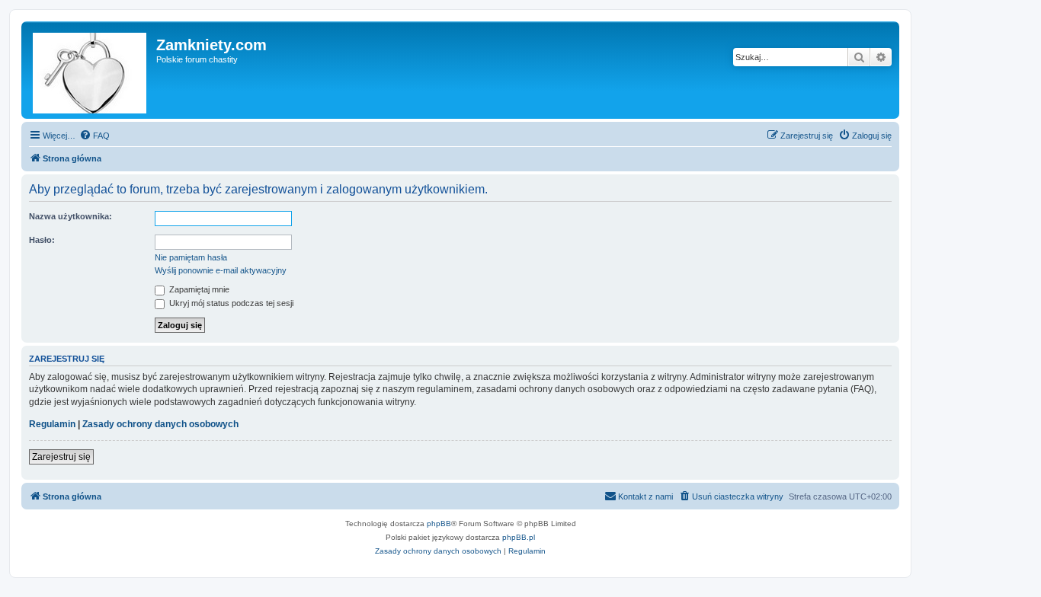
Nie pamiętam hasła (191, 257)
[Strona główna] (90, 70)
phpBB (439, 523)
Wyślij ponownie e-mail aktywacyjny (221, 270)
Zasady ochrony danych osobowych (160, 424)
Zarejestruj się (61, 457)
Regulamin (52, 424)
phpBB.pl (518, 537)
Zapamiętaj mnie (198, 289)
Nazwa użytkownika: (70, 216)
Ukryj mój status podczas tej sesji (230, 303)
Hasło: (42, 239)
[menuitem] (94, 135)
